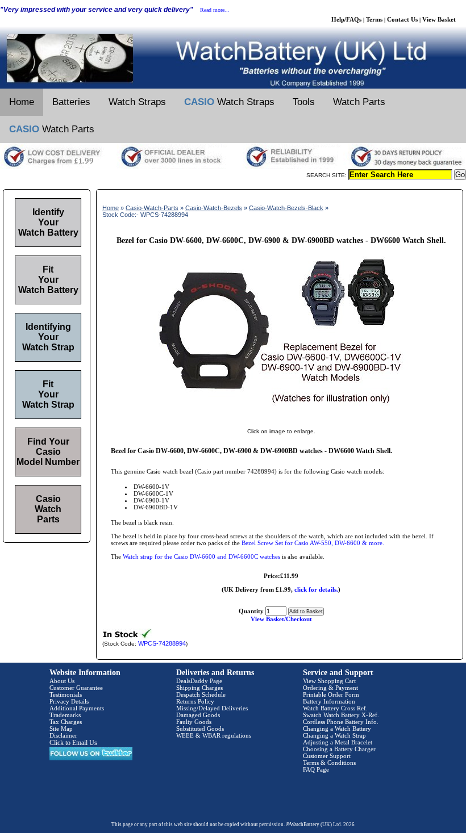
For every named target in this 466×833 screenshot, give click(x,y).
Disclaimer (63, 735)
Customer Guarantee (76, 687)
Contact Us (402, 19)
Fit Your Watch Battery (48, 280)
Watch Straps (137, 102)
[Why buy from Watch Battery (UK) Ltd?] (233, 167)
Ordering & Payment (330, 687)
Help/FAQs (346, 19)
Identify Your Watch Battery (48, 222)
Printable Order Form (331, 694)
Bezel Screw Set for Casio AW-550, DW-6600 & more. (313, 542)
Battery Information (329, 701)
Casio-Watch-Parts (152, 207)
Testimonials (65, 694)
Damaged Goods (198, 714)
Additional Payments (76, 708)
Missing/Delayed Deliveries (212, 708)
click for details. (316, 589)
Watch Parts (359, 102)
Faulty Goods (193, 721)
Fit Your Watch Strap (48, 394)
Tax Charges (65, 721)
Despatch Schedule (201, 694)
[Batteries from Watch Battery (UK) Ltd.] (233, 86)
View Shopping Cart (329, 680)
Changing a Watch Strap (334, 735)
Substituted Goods (200, 728)
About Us (61, 680)
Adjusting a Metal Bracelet (337, 742)
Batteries (71, 102)
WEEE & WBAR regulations (213, 735)
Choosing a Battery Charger (339, 749)
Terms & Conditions (329, 762)
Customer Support (327, 755)
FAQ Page (316, 769)
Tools (304, 102)
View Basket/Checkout (281, 619)
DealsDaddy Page (199, 680)
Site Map (61, 728)
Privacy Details (69, 701)
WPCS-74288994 (162, 643)
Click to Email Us (73, 743)
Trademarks (65, 714)
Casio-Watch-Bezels (213, 207)
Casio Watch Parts (48, 509)
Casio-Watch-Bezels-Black (286, 207)
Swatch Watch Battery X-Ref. (341, 714)
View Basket (439, 19)
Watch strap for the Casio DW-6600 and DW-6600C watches (201, 556)
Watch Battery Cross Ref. (335, 708)
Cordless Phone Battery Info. (340, 721)
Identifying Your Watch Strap (48, 337)
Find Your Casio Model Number (48, 452)
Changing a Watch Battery (337, 728)
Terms (374, 19)
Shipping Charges (199, 687)
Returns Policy (195, 701)
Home (21, 102)
